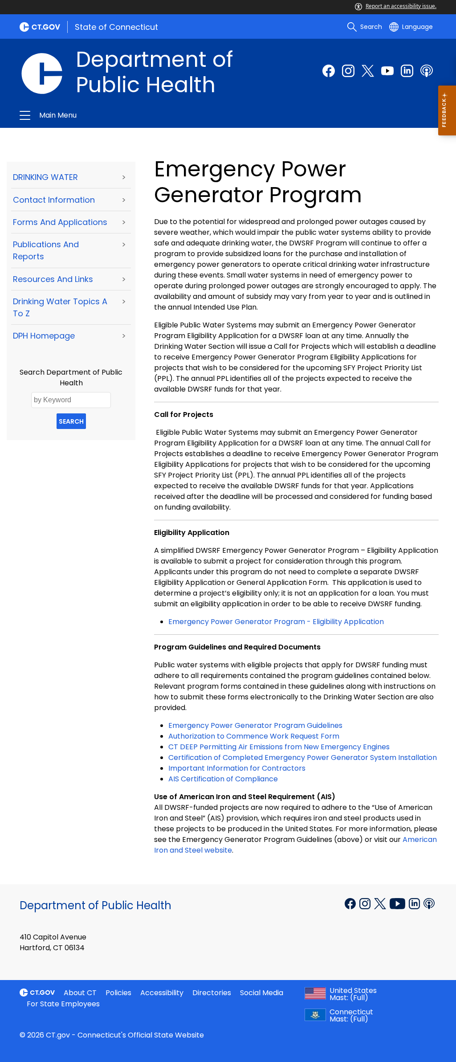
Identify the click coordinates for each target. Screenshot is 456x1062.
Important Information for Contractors (236, 768)
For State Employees (63, 1004)
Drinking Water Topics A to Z (60, 307)
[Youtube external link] (387, 71)
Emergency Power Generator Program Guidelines (255, 725)
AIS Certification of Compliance (223, 779)
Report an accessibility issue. (401, 6)
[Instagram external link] (348, 71)
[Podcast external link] (426, 71)
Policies (118, 993)
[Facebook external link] (328, 71)
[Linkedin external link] (415, 903)
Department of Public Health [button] (134, 115)
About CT (80, 993)
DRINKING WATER (45, 177)
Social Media (261, 993)
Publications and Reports (46, 250)
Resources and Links (53, 279)
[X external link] (381, 903)
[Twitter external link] (368, 71)
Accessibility (161, 993)
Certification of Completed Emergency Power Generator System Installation (302, 757)
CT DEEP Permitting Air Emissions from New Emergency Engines (279, 747)
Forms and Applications (60, 222)
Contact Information (54, 199)
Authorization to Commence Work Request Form (253, 736)
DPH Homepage (44, 335)
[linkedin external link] (407, 71)
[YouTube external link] (398, 903)
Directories (211, 993)
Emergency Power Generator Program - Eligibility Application (276, 622)
